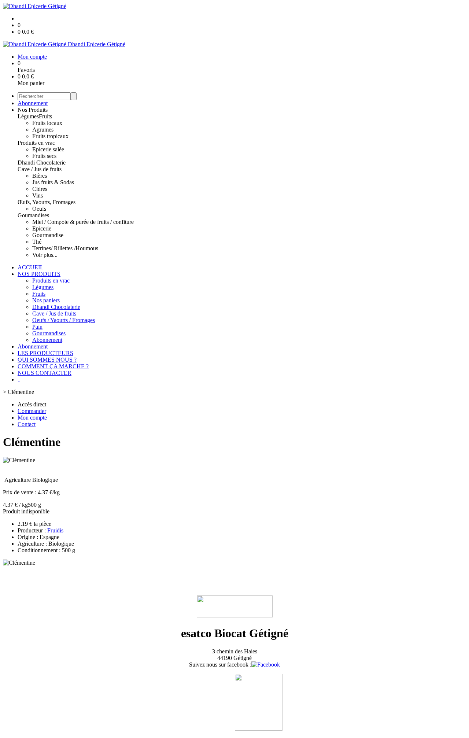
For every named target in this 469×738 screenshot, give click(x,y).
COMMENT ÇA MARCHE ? (53, 366)
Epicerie (41, 228)
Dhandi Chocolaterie (42, 162)
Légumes (28, 116)
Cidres (39, 189)
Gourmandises (49, 333)
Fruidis (55, 530)
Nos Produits (33, 110)
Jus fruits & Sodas (53, 182)
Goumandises (33, 215)
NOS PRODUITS (39, 274)
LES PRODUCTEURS (45, 353)
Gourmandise (47, 235)
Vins (37, 195)
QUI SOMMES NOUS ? (47, 360)
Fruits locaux (47, 123)
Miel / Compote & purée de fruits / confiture (83, 222)
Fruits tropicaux (50, 136)
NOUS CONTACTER (44, 373)
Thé (36, 242)
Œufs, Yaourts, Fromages (46, 202)
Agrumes (42, 129)
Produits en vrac (36, 143)
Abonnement (33, 103)
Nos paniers (46, 300)
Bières (39, 176)
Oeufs (39, 209)
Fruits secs (44, 156)
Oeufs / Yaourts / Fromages (63, 320)
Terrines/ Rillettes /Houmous (65, 248)
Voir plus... (45, 255)
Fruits (45, 116)
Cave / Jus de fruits (40, 169)
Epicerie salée (48, 149)
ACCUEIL (31, 267)
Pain (37, 327)
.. (19, 379)
